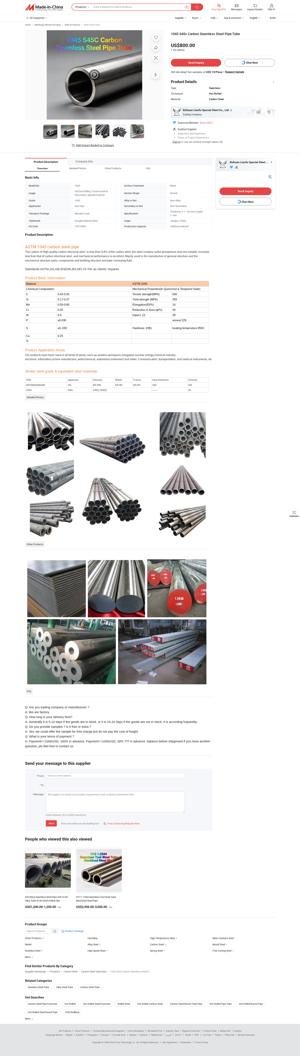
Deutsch (144, 1034)
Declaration (186, 1042)
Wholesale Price (154, 1030)
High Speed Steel (96, 950)
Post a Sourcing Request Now (121, 823)
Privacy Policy (201, 1042)
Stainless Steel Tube (38, 987)
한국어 (178, 1034)
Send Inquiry (196, 62)
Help (213, 17)
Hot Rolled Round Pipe (251, 1003)
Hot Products (65, 1030)
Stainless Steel (32, 950)
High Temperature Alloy (162, 938)
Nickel (28, 944)
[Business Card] (270, 176)
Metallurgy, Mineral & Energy (48, 24)
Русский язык (119, 1034)
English (68, 1034)
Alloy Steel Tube (64, 987)
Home (28, 24)
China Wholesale (136, 1030)
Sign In (176, 142)
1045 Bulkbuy (72, 1012)
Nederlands (156, 1034)
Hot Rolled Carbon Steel (150, 1003)
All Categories (37, 17)
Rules (273, 17)
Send (51, 823)
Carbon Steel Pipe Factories (42, 1003)
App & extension (232, 17)
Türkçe (218, 1034)
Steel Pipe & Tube (92, 24)
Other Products (33, 938)
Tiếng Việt (229, 1034)
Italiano (132, 1034)
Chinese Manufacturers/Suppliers (108, 1030)
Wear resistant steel (223, 938)
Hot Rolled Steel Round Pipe (42, 1012)
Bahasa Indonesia (246, 1034)
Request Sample (234, 71)
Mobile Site (225, 1030)
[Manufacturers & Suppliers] (44, 7)
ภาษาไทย (206, 1034)
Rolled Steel (124, 1003)
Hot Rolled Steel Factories (96, 1003)
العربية (168, 1034)
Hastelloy (93, 938)
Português (92, 1034)
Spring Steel (156, 950)
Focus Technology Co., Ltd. (127, 1042)
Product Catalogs (74, 931)
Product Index (209, 1030)
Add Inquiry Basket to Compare (95, 145)
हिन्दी (197, 1034)
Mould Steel (218, 944)
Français (105, 1034)
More (28, 1018)
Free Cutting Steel (221, 950)
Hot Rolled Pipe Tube (221, 1003)
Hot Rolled (70, 1003)
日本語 (188, 1034)
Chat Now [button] (252, 62)
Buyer (195, 17)
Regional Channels (191, 1030)
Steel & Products (72, 24)
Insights (237, 1030)
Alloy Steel (93, 944)
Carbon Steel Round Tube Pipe (186, 1003)
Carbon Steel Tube (90, 987)
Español (80, 1034)
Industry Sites (172, 1030)
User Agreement (169, 1042)
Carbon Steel (157, 944)
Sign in (271, 9)
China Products (82, 1030)
